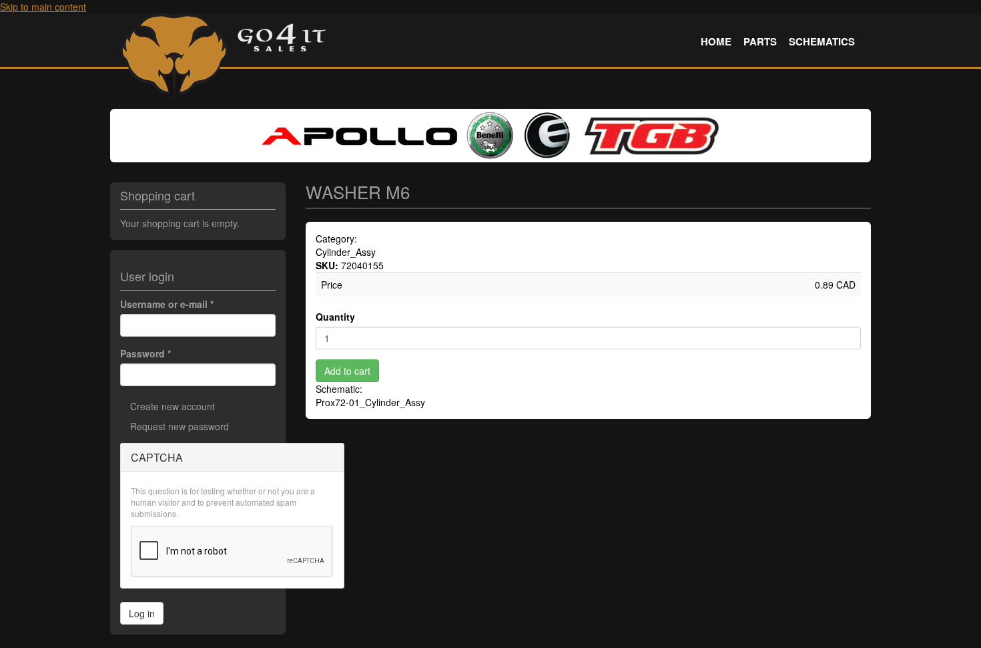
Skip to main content (43, 6)
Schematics (822, 41)
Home (716, 41)
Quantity (335, 316)
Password (145, 353)
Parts (760, 41)
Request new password (179, 426)
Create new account (172, 406)
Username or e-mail (167, 304)
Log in (142, 613)
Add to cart (347, 370)
